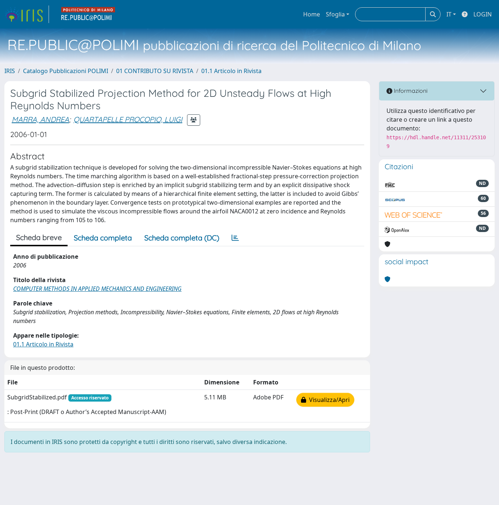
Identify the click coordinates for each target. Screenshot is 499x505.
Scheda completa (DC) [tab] (181, 237)
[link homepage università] (88, 14)
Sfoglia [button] (335, 14)
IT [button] (449, 14)
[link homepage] (26, 14)
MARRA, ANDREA (40, 119)
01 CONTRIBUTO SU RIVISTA (154, 71)
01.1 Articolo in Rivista (231, 71)
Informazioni (409, 90)
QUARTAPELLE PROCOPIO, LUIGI (127, 119)
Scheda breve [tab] (39, 237)
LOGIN (482, 14)
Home (311, 14)
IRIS (9, 71)
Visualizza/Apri (328, 400)
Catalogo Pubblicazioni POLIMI (65, 71)
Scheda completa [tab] (103, 237)
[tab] (235, 238)
